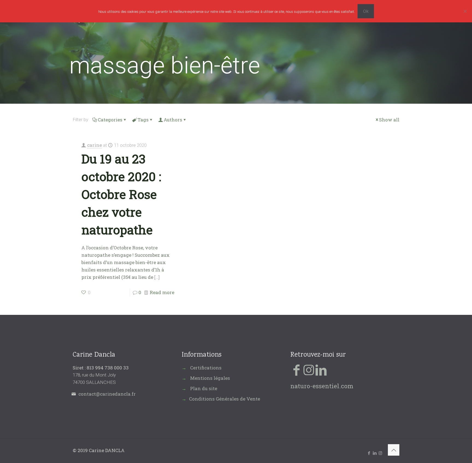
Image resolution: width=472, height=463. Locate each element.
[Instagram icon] (380, 453)
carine (94, 145)
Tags (143, 120)
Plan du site (203, 388)
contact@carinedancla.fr (107, 394)
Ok (365, 11)
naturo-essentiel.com (321, 386)
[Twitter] (309, 370)
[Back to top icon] (393, 450)
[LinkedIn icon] (375, 453)
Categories (110, 120)
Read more (162, 292)
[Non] (465, 11)
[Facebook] (296, 370)
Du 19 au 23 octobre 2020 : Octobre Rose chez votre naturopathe (121, 194)
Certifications (206, 368)
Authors (173, 120)
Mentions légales (210, 378)
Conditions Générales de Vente (224, 399)
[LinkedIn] (321, 370)
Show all (389, 120)
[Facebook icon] (369, 453)
